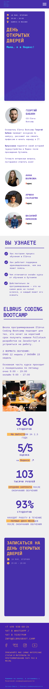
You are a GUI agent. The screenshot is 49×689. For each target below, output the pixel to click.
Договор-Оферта (11, 686)
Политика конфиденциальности (31, 686)
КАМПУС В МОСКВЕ (19, 22)
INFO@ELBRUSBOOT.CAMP (20, 638)
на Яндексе (22, 460)
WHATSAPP (20, 630)
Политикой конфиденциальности (19, 681)
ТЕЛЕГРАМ (20, 634)
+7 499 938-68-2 (16, 626)
